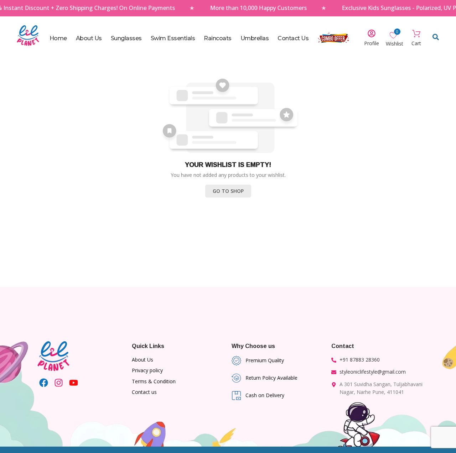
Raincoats (218, 38)
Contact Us (293, 38)
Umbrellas (254, 38)
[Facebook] (43, 382)
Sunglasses (126, 38)
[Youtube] (73, 382)
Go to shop (228, 191)
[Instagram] (58, 382)
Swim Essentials (173, 38)
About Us (89, 38)
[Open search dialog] (436, 38)
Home (58, 38)
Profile (371, 43)
